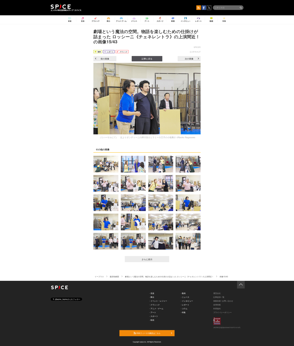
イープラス (99, 276)
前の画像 (105, 58)
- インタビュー (187, 300)
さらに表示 (147, 259)
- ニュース (185, 297)
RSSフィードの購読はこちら (148, 333)
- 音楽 (151, 293)
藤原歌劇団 (114, 276)
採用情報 (217, 304)
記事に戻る (147, 58)
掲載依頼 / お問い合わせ (223, 300)
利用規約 (217, 308)
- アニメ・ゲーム (156, 308)
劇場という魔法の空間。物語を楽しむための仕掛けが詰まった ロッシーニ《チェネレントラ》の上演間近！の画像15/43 (146, 36)
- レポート (185, 304)
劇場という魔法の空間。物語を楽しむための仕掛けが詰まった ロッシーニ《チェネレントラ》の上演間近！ (169, 276)
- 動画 (183, 293)
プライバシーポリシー (222, 312)
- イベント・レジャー (158, 300)
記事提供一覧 (218, 297)
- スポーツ (153, 316)
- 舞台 (151, 297)
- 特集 (183, 312)
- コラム (184, 308)
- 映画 (151, 320)
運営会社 (217, 293)
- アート (152, 312)
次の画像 (189, 58)
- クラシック (154, 304)
